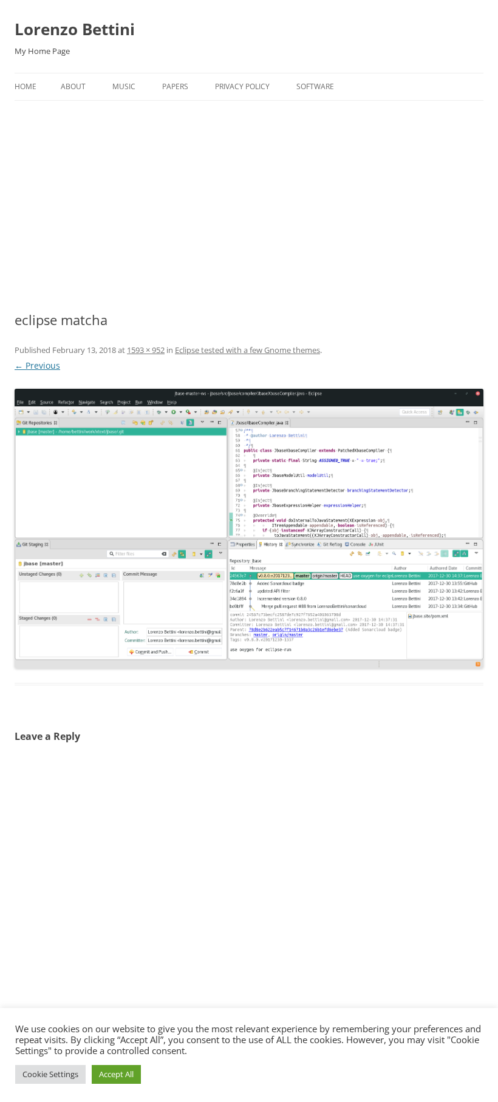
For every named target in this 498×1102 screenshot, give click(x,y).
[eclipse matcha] (249, 528)
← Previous (37, 365)
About (73, 86)
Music (123, 86)
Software (315, 86)
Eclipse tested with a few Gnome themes (247, 349)
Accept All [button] (116, 1074)
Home (25, 86)
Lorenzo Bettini (75, 29)
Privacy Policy (242, 86)
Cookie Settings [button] (50, 1074)
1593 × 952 (146, 349)
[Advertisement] (249, 192)
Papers (175, 86)
